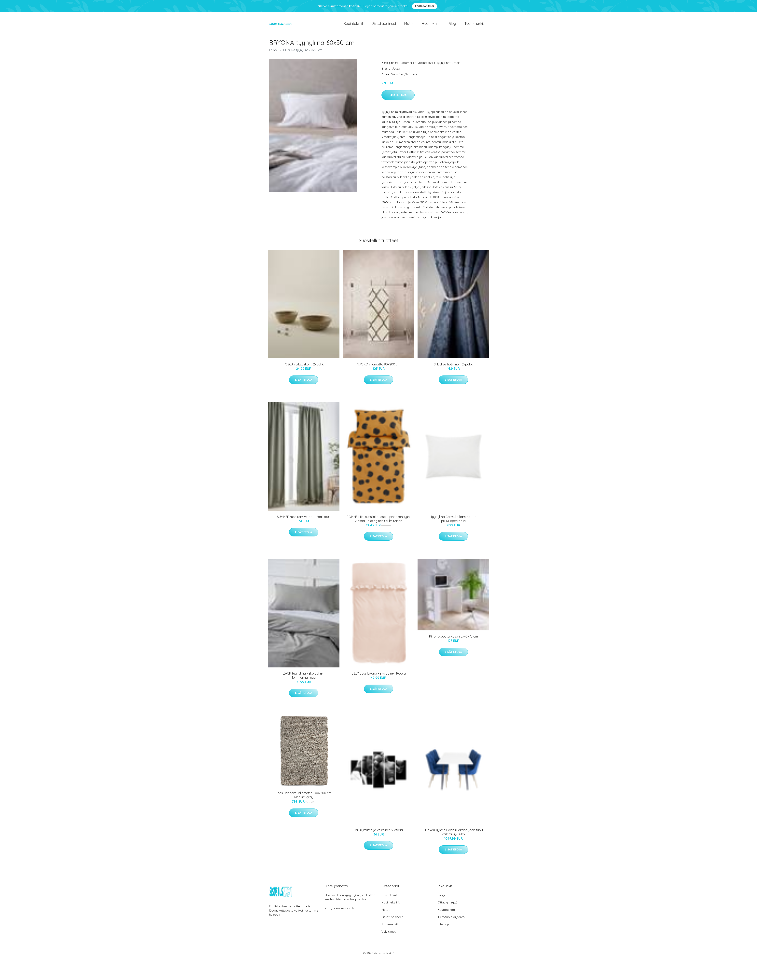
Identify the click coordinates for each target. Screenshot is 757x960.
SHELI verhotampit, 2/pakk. (453, 364)
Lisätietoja (398, 95)
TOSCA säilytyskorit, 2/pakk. (303, 364)
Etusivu (274, 50)
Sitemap (443, 924)
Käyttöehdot (446, 910)
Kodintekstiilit (354, 23)
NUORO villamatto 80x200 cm (378, 364)
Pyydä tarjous (424, 6)
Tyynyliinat (443, 63)
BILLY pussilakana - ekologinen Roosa (378, 673)
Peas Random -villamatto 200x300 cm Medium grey (303, 795)
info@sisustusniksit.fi (339, 908)
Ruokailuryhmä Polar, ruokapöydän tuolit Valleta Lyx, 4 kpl (453, 832)
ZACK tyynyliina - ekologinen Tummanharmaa (303, 675)
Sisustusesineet (384, 23)
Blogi (452, 23)
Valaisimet (388, 931)
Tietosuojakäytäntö (451, 917)
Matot (409, 23)
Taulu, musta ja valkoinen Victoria (378, 830)
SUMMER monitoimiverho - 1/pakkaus (303, 517)
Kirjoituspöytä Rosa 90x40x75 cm (453, 636)
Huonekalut (431, 23)
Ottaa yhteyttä (448, 902)
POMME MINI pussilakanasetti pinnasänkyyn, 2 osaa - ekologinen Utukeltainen (378, 519)
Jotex (456, 63)
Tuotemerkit (474, 23)
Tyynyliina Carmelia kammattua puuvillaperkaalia (453, 519)
